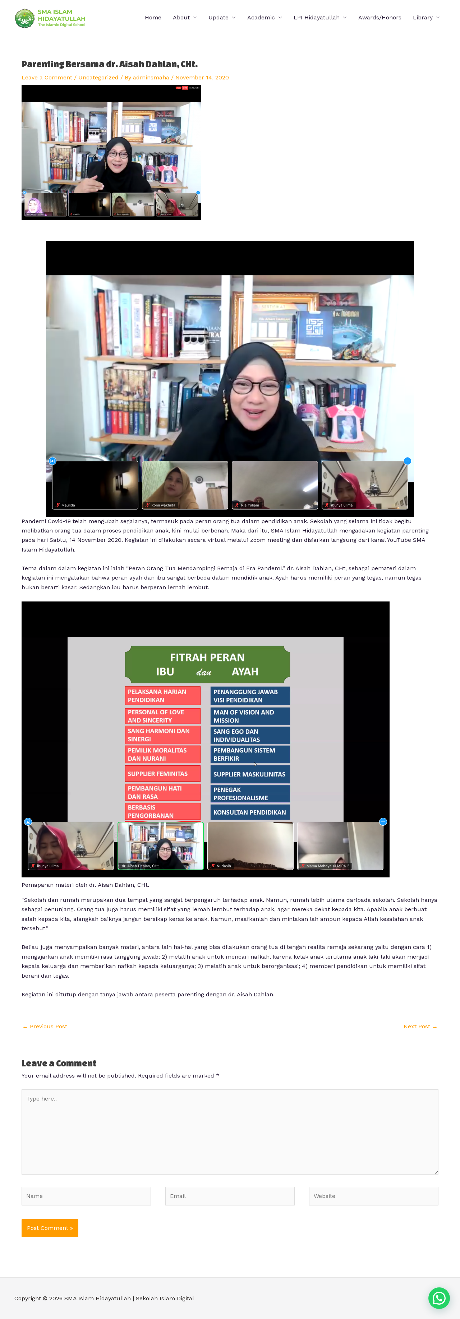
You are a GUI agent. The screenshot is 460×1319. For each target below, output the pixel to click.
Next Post (421, 1026)
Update (218, 17)
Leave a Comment (47, 77)
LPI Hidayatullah (317, 17)
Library (423, 17)
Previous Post (44, 1026)
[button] (439, 1298)
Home (153, 17)
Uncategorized (98, 77)
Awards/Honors (379, 17)
